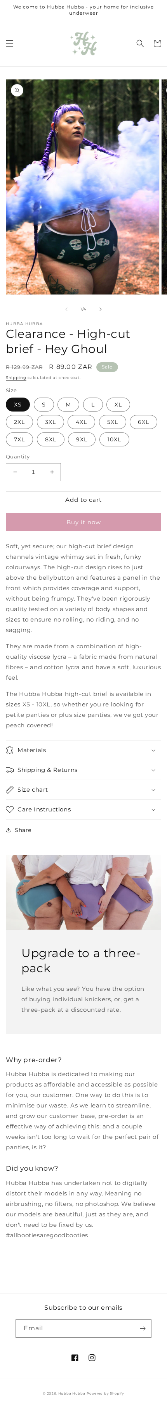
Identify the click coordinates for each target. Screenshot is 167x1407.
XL (118, 404)
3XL (50, 421)
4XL (81, 421)
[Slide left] (66, 309)
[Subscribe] (142, 1328)
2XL (19, 421)
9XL (81, 439)
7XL (19, 439)
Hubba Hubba (71, 1393)
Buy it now (83, 522)
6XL (143, 421)
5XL (112, 421)
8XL (50, 439)
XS (18, 404)
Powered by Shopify (105, 1393)
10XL (114, 439)
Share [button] (23, 830)
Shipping (16, 377)
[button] (9, 43)
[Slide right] (100, 309)
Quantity (18, 456)
